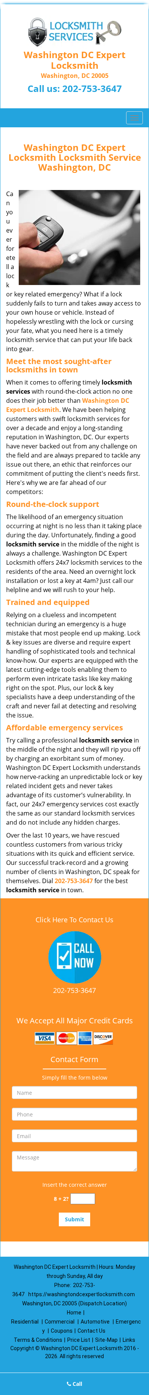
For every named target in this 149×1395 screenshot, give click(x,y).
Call (76, 1383)
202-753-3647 (92, 88)
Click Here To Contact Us (74, 919)
